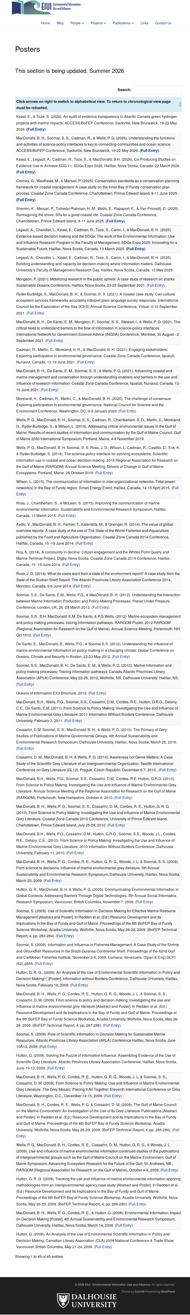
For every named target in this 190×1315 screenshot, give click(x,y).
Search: (124, 89)
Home (45, 23)
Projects (97, 23)
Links (144, 23)
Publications (122, 23)
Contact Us (163, 23)
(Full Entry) (156, 285)
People (76, 23)
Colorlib (140, 1291)
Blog (60, 23)
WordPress (168, 1291)
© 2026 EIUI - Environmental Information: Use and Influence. (113, 1284)
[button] (179, 104)
